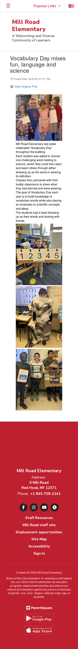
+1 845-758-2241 (45, 493)
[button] (47, 6)
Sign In (39, 553)
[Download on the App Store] (39, 630)
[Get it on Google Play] (39, 618)
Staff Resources (39, 517)
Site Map (39, 539)
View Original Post (25, 86)
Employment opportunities (39, 532)
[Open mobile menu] (8, 6)
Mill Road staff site (39, 525)
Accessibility (39, 546)
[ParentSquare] (39, 608)
